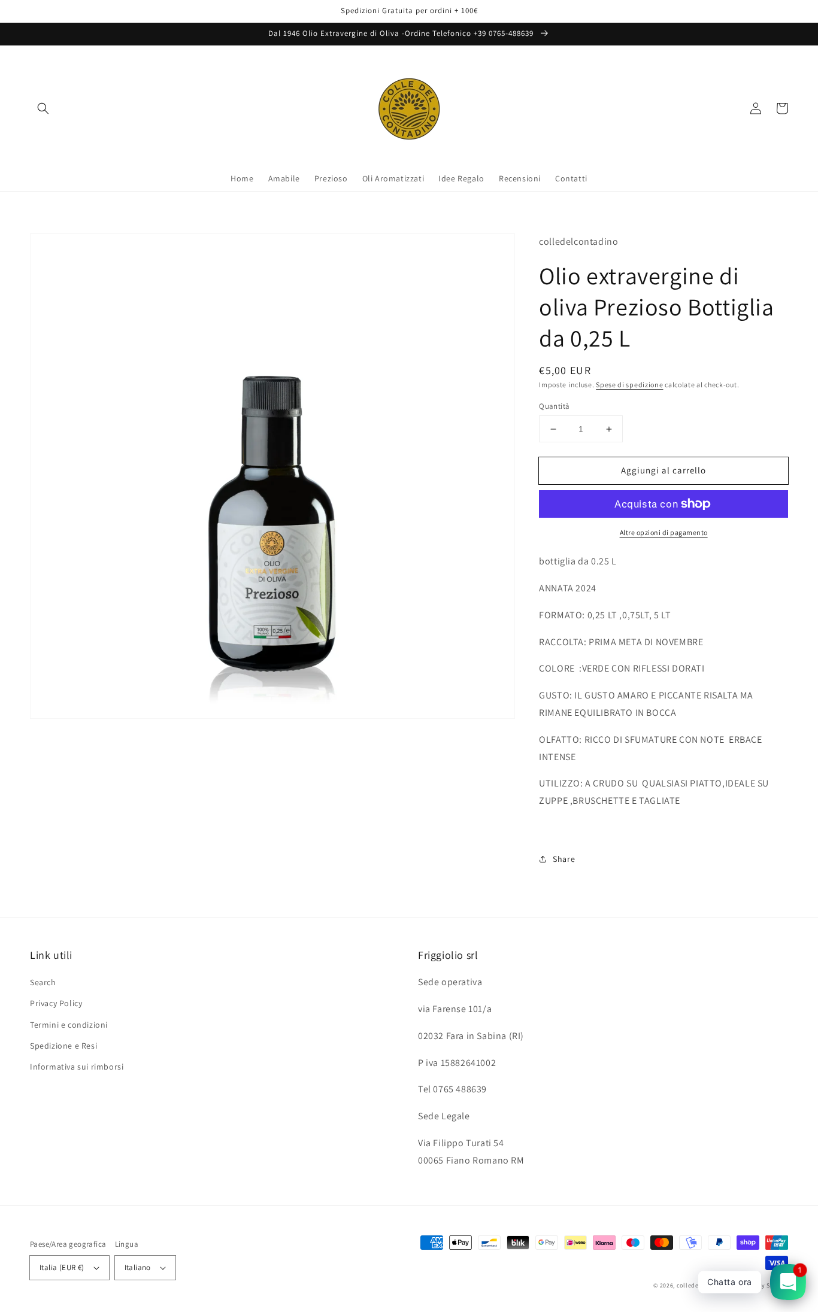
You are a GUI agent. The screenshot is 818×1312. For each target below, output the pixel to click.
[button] (43, 108)
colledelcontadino (703, 1285)
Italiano (138, 1267)
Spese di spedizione (629, 384)
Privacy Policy (56, 1003)
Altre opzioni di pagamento (664, 532)
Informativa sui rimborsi (76, 1066)
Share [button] (564, 859)
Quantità (554, 406)
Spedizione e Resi (63, 1045)
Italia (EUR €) (62, 1267)
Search (43, 982)
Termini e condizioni (69, 1024)
